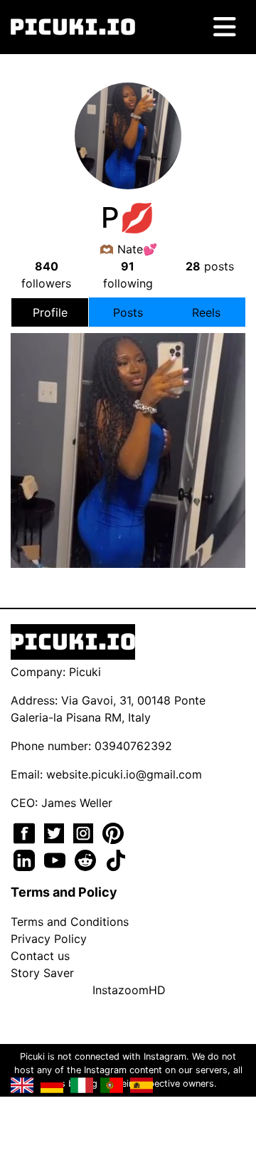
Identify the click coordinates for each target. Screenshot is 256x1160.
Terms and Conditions (70, 921)
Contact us (40, 956)
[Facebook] (26, 832)
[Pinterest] (113, 832)
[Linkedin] (26, 859)
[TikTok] (115, 859)
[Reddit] (87, 859)
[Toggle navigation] (224, 27)
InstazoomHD (129, 990)
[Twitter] (55, 832)
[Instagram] (85, 832)
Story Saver (42, 973)
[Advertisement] (128, 432)
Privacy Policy (49, 939)
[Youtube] (56, 859)
